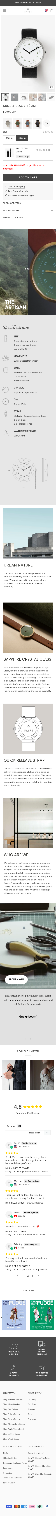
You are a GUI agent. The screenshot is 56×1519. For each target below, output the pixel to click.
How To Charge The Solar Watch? (39, 1459)
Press (30, 1414)
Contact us (7, 1473)
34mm (8, 138)
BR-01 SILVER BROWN (15, 1202)
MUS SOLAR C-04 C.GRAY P (17, 1266)
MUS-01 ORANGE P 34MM (17, 1168)
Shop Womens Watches (13, 1399)
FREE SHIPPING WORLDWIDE (28, 2)
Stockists (32, 1419)
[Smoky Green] (7, 123)
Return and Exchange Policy (15, 1463)
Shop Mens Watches (11, 1404)
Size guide (48, 132)
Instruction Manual (36, 1453)
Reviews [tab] (11, 1126)
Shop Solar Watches (11, 1414)
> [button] (38, 1275)
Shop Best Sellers (10, 1409)
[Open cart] (52, 10)
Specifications (11, 210)
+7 (46, 123)
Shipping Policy (10, 1458)
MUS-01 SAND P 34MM (15, 1231)
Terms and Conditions (12, 1478)
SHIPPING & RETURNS (13, 217)
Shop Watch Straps (11, 1439)
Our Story (32, 1399)
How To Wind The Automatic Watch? (40, 1475)
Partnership (8, 1468)
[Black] (37, 123)
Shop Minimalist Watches (14, 1424)
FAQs (5, 1453)
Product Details (12, 203)
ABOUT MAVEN (16, 979)
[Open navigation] (4, 10)
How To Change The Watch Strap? (39, 1467)
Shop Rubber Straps (11, 1434)
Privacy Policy (9, 1483)
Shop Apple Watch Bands (13, 1429)
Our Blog (32, 1404)
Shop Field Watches (11, 1419)
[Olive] (17, 123)
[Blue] (27, 123)
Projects (31, 1409)
